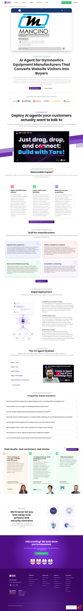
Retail (67, 589)
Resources (38, 2)
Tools (55, 579)
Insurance (68, 579)
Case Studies (45, 577)
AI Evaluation (56, 587)
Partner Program (46, 583)
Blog (44, 579)
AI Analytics (56, 585)
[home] (8, 3)
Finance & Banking (70, 577)
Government (68, 581)
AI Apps (44, 585)
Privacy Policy (32, 581)
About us (31, 577)
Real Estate (68, 591)
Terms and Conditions (33, 579)
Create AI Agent (48, 88)
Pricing (46, 2)
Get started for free (41, 281)
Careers (30, 585)
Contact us (31, 583)
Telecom (67, 585)
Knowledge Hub (57, 577)
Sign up (75, 2)
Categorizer (56, 581)
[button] (16, 3)
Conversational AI (58, 583)
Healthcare (68, 583)
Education (68, 587)
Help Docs (45, 581)
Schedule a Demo (66, 2)
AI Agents (32, 2)
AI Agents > (6, 6)
